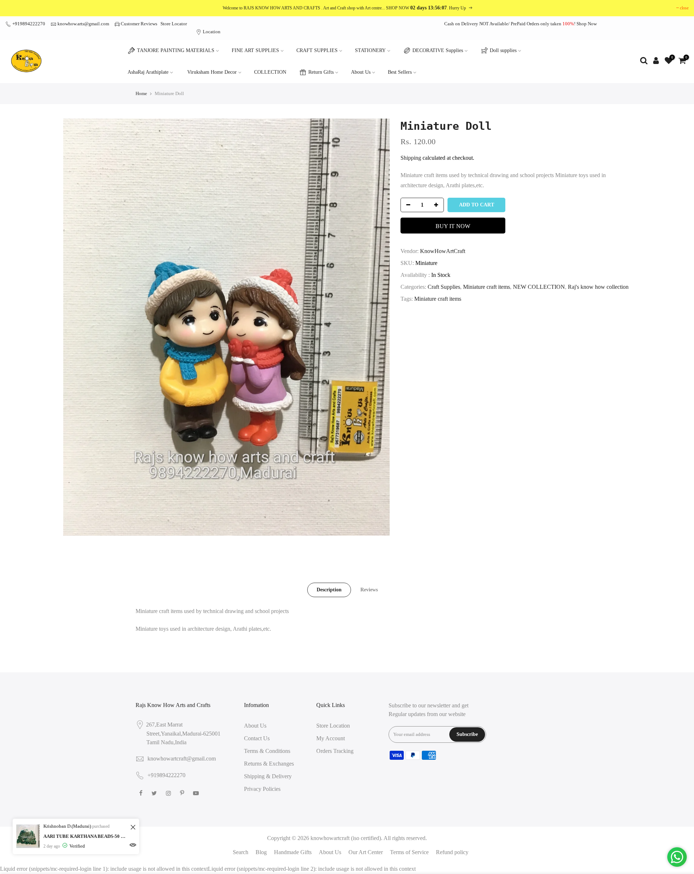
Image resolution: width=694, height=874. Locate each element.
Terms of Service (409, 852)
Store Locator (173, 23)
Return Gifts (321, 72)
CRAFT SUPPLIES (317, 50)
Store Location (333, 726)
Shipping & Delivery (268, 776)
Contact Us (257, 738)
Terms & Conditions (267, 751)
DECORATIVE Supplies (437, 50)
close (684, 7)
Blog (261, 852)
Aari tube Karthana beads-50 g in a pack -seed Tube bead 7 (85, 836)
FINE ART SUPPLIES (255, 50)
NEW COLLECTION (539, 287)
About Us (360, 72)
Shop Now (587, 23)
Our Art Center (365, 852)
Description (329, 589)
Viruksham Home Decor (212, 72)
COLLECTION (270, 72)
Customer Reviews (139, 23)
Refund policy (452, 852)
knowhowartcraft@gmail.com (181, 758)
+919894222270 (28, 23)
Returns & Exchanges (269, 764)
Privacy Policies (262, 789)
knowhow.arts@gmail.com (83, 23)
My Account (330, 738)
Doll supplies (503, 50)
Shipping (410, 158)
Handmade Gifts (293, 852)
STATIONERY (370, 50)
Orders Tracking (335, 751)
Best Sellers (400, 72)
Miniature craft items (486, 287)
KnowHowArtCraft (442, 251)
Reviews (369, 589)
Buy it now (453, 226)
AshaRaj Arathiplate (148, 72)
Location (211, 31)
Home (141, 93)
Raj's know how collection (598, 287)
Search (240, 852)
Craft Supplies (444, 287)
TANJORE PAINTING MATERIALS (175, 50)
